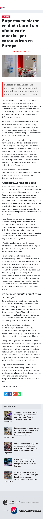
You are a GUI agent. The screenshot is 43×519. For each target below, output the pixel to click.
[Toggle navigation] (3, 2)
